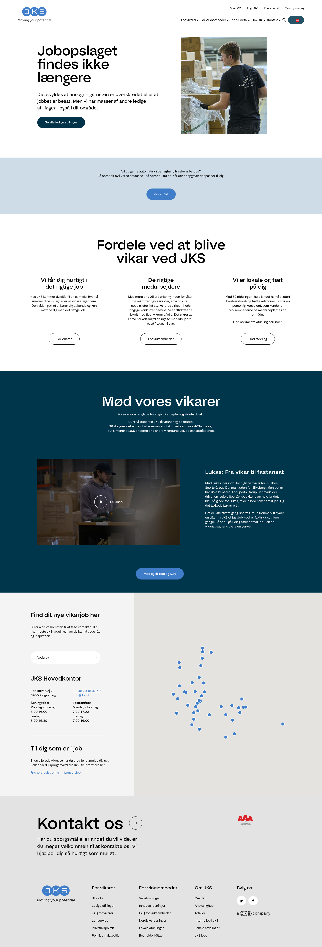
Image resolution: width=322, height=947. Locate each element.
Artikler (200, 913)
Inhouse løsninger (152, 905)
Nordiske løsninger (152, 920)
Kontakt (273, 20)
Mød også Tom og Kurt (160, 574)
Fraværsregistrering (45, 772)
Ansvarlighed (204, 905)
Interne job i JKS (206, 920)
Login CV (252, 8)
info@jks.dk (81, 695)
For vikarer (189, 20)
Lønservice (72, 772)
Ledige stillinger (103, 905)
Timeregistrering (294, 8)
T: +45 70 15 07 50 (87, 691)
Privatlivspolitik (103, 928)
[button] (296, 20)
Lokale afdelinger (151, 928)
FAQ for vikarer (102, 913)
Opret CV (235, 8)
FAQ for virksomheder (155, 913)
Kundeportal (271, 8)
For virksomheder (214, 20)
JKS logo (201, 935)
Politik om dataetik (105, 935)
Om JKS (258, 20)
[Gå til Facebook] (253, 900)
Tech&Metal (239, 20)
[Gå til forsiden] (53, 12)
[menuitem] (189, 20)
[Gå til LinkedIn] (242, 900)
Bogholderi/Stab (150, 935)
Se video (116, 502)
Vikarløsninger (149, 898)
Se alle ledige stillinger (61, 122)
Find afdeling (258, 339)
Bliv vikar (98, 898)
